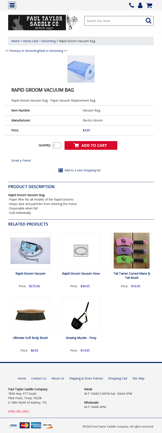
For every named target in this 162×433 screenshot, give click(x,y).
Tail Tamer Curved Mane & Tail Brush (131, 275)
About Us (57, 378)
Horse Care (30, 41)
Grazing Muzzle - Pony (81, 338)
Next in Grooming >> (53, 51)
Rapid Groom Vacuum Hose (81, 273)
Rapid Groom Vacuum (30, 273)
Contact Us (38, 378)
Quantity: (45, 145)
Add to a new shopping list (83, 170)
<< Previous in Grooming (22, 51)
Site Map (138, 378)
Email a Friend (21, 160)
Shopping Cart (117, 378)
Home (15, 41)
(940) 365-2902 (18, 411)
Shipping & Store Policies (86, 378)
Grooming (48, 41)
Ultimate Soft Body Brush (30, 338)
